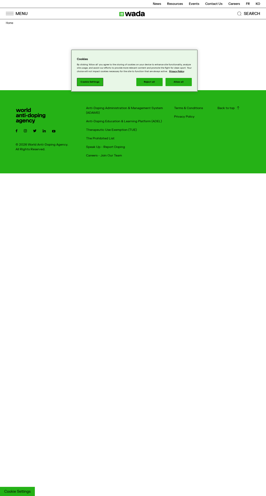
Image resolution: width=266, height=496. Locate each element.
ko (258, 4)
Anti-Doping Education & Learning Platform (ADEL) (124, 121)
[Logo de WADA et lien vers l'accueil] (132, 14)
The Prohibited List (100, 138)
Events (194, 4)
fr (248, 4)
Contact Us (214, 4)
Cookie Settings (17, 491)
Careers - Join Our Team (104, 155)
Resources (175, 4)
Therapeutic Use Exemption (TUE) (111, 130)
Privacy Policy (184, 117)
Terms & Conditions (188, 108)
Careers (234, 4)
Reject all (149, 81)
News (157, 4)
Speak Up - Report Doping (105, 147)
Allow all (179, 81)
